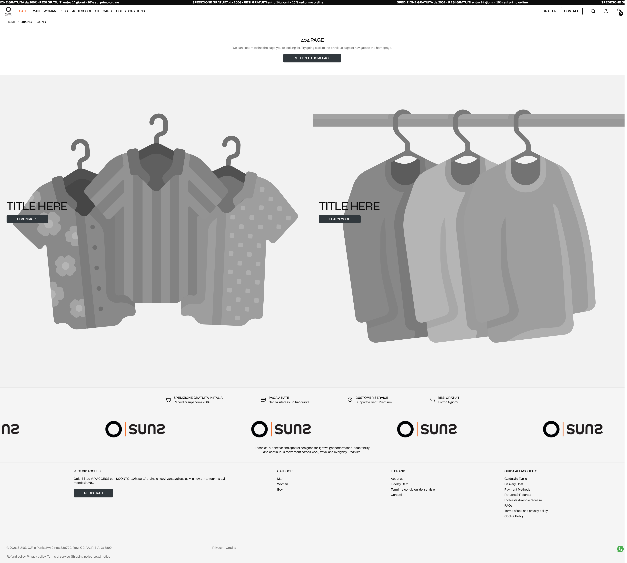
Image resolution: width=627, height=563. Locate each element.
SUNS (21, 547)
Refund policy (16, 556)
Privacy (217, 547)
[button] (593, 11)
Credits (231, 547)
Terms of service (58, 556)
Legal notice (101, 556)
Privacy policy (36, 556)
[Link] (312, 2)
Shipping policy (81, 556)
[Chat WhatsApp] (620, 549)
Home (12, 22)
